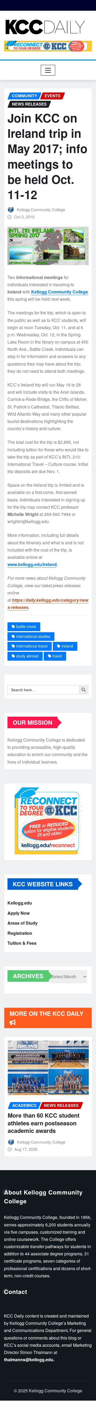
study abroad (27, 656)
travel (57, 656)
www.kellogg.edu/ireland (32, 564)
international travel (31, 646)
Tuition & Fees (22, 943)
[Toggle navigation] (48, 70)
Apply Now (18, 913)
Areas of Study (22, 923)
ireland (67, 646)
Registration (19, 933)
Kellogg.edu (19, 903)
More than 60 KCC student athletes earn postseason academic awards (43, 1123)
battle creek (26, 626)
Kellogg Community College (41, 209)
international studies (33, 636)
